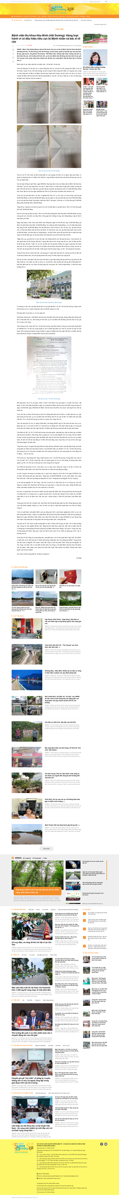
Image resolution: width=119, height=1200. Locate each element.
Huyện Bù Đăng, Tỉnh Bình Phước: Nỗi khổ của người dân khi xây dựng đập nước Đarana (70, 609)
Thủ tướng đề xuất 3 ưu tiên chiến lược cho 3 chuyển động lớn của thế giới (32, 1034)
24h (23, 1000)
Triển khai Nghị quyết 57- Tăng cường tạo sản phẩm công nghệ (66, 1108)
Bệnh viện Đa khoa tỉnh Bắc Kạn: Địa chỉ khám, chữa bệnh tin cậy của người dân (99, 1044)
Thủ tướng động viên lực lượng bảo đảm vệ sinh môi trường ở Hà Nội (92, 883)
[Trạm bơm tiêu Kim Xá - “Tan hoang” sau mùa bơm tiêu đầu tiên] (27, 654)
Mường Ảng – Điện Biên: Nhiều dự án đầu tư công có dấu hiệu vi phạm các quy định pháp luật (63, 672)
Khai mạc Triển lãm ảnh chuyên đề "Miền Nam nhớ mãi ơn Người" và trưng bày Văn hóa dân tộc (74, 20)
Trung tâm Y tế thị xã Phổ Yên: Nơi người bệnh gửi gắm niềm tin (99, 1001)
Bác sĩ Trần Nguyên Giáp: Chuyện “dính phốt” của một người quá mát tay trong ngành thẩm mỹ (66, 1074)
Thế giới (49, 16)
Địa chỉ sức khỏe (91, 953)
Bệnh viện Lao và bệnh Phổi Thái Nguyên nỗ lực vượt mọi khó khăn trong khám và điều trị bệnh (99, 991)
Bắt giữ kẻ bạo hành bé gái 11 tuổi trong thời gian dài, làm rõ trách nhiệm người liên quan (101, 112)
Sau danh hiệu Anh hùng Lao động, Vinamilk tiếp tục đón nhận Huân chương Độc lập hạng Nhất (66, 960)
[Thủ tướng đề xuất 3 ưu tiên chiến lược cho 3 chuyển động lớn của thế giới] (32, 1017)
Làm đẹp (50, 1045)
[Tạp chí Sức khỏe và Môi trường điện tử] (59, 9)
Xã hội (38, 909)
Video (45, 858)
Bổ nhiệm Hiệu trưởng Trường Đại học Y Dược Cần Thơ (94, 68)
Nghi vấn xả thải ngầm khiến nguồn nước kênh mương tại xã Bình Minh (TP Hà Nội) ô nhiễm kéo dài (93, 873)
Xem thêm (46, 848)
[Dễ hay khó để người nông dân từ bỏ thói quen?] (73, 896)
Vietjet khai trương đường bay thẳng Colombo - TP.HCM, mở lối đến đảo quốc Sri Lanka (67, 972)
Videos (88, 16)
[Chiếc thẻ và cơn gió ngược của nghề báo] (70, 576)
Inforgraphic (37, 858)
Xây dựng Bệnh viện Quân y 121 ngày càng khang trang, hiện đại (101, 89)
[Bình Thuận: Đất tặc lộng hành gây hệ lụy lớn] (27, 834)
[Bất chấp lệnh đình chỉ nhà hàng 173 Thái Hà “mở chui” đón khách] (27, 757)
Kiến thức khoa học (41, 1093)
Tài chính (24, 955)
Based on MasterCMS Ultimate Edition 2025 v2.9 (25, 1197)
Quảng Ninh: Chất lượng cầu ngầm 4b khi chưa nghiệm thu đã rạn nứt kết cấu (22, 587)
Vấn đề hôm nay (18, 16)
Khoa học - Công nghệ (59, 16)
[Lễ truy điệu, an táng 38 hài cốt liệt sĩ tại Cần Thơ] (32, 926)
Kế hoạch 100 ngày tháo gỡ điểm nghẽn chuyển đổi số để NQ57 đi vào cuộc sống (66, 1097)
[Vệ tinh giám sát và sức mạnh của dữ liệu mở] (73, 865)
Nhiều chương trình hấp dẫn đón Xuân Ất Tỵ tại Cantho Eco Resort (66, 1004)
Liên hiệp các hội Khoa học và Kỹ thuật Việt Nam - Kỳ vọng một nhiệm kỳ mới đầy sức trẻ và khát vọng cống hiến (32, 1128)
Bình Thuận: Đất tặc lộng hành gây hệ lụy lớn (61, 825)
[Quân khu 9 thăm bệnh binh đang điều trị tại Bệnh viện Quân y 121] (88, 104)
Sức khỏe (25, 16)
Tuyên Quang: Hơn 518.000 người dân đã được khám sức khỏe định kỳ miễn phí (66, 914)
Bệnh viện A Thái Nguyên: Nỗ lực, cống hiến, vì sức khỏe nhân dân (99, 1012)
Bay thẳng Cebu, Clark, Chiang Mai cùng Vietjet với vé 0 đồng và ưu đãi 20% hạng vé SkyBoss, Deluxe (66, 985)
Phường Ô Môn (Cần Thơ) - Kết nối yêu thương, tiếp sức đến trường (66, 937)
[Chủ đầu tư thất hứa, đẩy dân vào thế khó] (27, 731)
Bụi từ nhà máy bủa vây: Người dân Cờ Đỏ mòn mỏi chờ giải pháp (46, 586)
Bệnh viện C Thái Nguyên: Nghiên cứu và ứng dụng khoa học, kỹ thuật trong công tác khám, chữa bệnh (99, 980)
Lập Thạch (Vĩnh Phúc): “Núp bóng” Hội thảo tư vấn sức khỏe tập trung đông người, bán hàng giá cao (63, 621)
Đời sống (43, 16)
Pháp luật (31, 909)
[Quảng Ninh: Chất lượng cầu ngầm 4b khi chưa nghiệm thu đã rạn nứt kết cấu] (23, 576)
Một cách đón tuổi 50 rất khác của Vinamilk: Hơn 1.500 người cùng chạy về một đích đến (31, 988)
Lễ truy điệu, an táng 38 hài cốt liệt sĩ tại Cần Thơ (31, 943)
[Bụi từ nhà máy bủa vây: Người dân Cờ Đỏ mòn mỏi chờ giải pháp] (46, 576)
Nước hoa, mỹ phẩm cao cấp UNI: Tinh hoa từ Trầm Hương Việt (67, 1062)
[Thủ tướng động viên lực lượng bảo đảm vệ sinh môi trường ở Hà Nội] (73, 886)
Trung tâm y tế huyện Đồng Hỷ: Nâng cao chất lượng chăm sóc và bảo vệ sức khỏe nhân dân (99, 1023)
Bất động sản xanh (42, 955)
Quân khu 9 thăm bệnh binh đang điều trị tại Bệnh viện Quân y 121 (88, 112)
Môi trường (32, 16)
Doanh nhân (53, 955)
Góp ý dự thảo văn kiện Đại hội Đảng (68, 909)
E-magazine (28, 858)
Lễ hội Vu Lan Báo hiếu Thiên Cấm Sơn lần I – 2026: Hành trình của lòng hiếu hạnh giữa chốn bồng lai (97, 946)
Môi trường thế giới (48, 1000)
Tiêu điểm (29, 1000)
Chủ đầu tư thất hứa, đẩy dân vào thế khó (60, 722)
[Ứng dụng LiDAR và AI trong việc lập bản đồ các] (37, 875)
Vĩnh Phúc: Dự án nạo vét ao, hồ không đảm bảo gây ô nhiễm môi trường (62, 800)
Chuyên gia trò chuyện (72, 16)
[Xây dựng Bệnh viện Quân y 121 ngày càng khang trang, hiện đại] (101, 81)
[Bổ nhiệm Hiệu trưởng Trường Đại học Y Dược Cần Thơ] (95, 57)
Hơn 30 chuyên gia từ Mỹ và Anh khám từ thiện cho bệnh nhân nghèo (99, 958)
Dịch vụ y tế (66, 1045)
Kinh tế (16, 955)
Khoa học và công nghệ (23, 1093)
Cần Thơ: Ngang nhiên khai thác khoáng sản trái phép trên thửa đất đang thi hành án (22, 609)
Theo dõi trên (63, 45)
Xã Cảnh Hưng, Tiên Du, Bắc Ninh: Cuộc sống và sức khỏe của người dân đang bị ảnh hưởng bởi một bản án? (62, 776)
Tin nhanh (32, 955)
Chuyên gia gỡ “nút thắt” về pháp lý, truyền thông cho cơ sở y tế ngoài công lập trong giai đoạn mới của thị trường (31, 1080)
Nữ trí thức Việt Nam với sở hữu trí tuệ (58, 1093)
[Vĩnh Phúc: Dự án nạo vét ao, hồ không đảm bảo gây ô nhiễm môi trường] (27, 808)
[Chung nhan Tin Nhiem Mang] (45, 1192)
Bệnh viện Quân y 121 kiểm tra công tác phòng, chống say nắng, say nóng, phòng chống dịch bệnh (66, 1051)
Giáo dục (53, 909)
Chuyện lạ (37, 1000)
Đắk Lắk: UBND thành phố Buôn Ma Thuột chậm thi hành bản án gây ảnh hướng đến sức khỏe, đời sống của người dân (46, 610)
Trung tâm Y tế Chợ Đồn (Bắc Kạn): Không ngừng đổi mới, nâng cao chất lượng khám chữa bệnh (98, 1034)
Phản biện (82, 16)
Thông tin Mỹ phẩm (40, 1045)
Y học (38, 16)
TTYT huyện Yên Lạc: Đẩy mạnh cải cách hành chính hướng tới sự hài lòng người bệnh (99, 970)
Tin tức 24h (45, 909)
